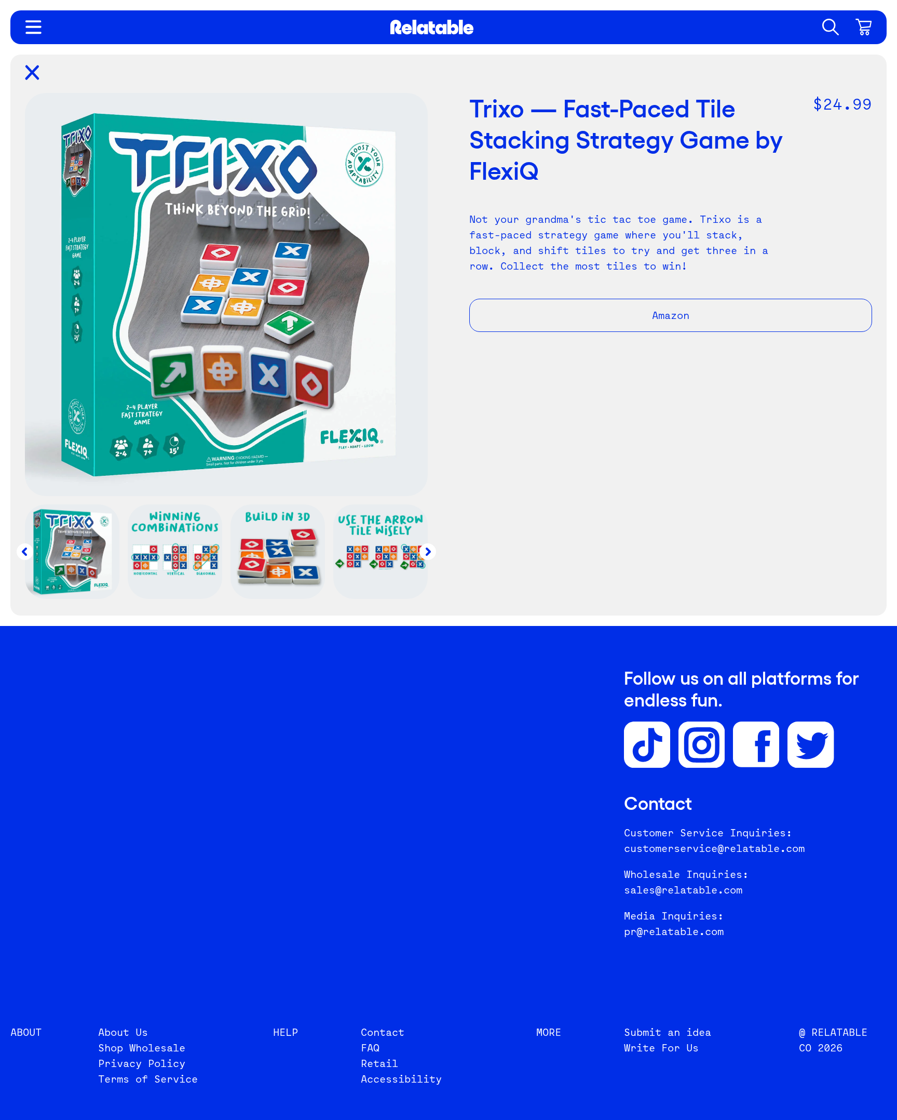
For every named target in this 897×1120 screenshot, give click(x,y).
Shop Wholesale (141, 1048)
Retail (379, 1063)
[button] (830, 27)
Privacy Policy (141, 1063)
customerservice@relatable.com (714, 848)
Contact (382, 1032)
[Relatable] (431, 27)
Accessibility (401, 1079)
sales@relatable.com (683, 890)
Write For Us (661, 1048)
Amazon (670, 315)
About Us (123, 1032)
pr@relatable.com (674, 931)
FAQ (370, 1048)
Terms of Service (148, 1079)
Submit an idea (667, 1032)
